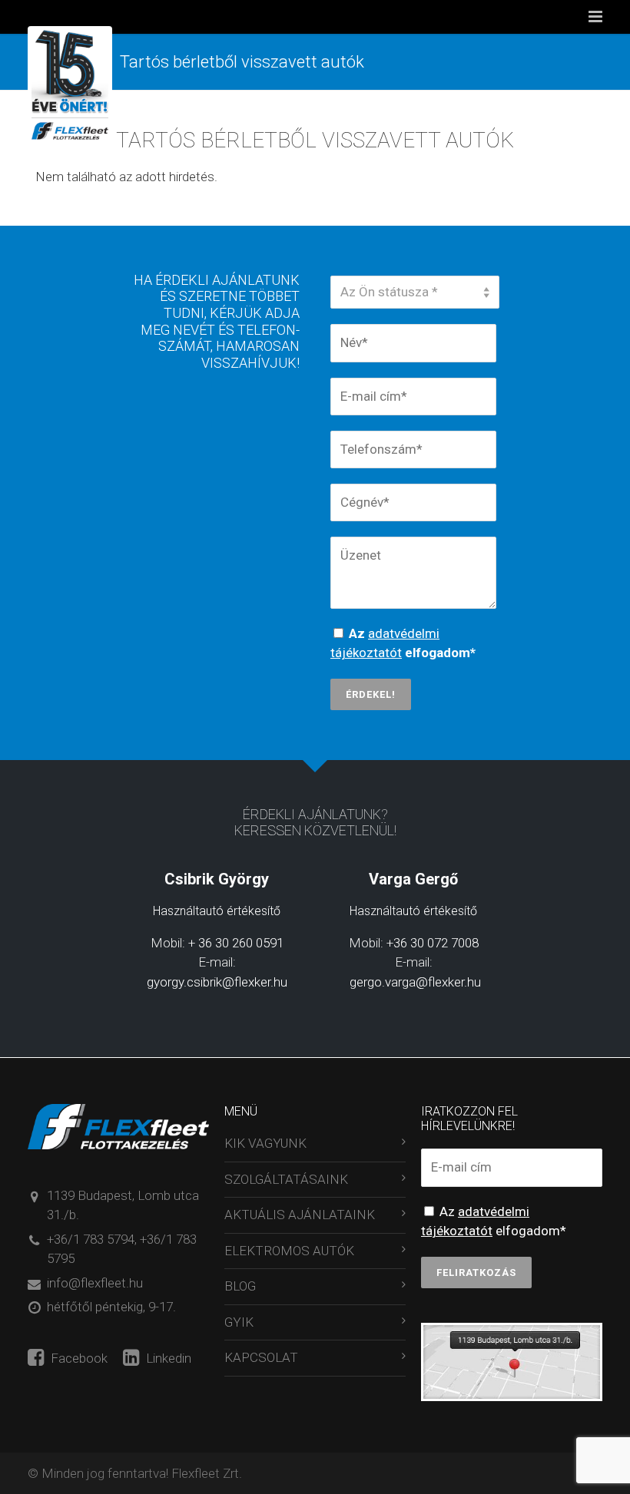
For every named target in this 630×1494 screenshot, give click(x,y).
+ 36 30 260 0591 (236, 942)
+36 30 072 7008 (432, 942)
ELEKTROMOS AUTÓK (289, 1250)
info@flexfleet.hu (95, 1283)
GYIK (239, 1322)
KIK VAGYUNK (265, 1143)
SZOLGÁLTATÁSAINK (286, 1179)
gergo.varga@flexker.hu (413, 982)
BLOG (240, 1286)
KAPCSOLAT (261, 1357)
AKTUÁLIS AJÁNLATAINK (299, 1214)
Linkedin (167, 1358)
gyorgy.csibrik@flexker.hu (217, 982)
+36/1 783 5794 (90, 1239)
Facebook (78, 1358)
